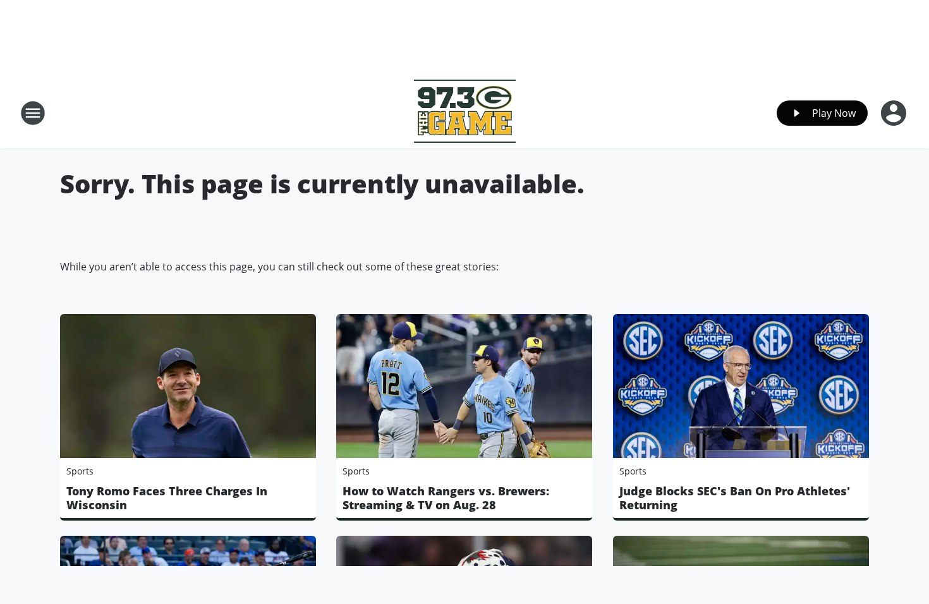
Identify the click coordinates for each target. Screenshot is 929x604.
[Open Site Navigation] (33, 113)
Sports (80, 471)
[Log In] (895, 113)
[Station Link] (465, 113)
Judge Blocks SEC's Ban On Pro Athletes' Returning (734, 498)
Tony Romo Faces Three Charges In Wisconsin (166, 498)
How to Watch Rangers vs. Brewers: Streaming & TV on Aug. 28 (446, 498)
